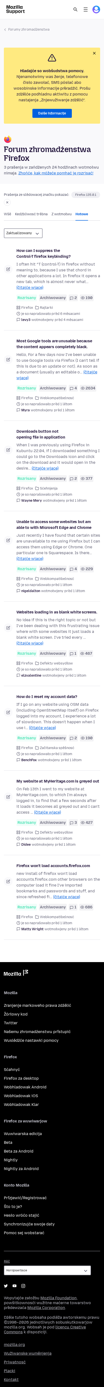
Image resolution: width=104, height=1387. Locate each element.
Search (75, 9)
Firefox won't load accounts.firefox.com (53, 865)
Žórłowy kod (16, 1014)
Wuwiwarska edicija (23, 1133)
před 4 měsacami (69, 320)
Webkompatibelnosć (57, 398)
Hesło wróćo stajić (21, 1215)
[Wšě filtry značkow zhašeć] (7, 202)
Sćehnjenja (49, 488)
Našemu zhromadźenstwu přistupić (37, 1031)
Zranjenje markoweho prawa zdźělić (37, 1005)
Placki (9, 1371)
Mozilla (16, 974)
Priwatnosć (15, 1362)
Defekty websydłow (56, 663)
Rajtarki (46, 308)
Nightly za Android (21, 1168)
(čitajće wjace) (29, 287)
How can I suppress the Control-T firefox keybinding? (43, 253)
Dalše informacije (52, 113)
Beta (8, 1142)
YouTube (14, 1286)
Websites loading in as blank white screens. (56, 612)
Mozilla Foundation (58, 1298)
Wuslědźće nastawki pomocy (31, 1040)
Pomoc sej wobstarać (24, 1233)
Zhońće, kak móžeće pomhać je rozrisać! (55, 173)
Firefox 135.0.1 (85, 195)
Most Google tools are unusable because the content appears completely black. (54, 344)
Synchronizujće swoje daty (29, 1224)
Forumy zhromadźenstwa (29, 29)
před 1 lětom (64, 410)
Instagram (23, 1286)
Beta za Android (18, 1151)
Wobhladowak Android (25, 1087)
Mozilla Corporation (46, 1307)
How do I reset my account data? (46, 696)
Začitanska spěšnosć (57, 748)
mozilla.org (14, 1344)
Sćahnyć (12, 1069)
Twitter (11, 1023)
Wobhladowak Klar (21, 1104)
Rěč (7, 1261)
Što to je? (13, 1206)
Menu (85, 9)
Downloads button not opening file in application (40, 434)
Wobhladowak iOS (21, 1096)
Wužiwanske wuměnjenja (28, 1353)
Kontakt (11, 1379)
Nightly (11, 1160)
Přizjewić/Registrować (25, 1198)
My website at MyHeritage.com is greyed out (57, 781)
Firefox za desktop (21, 1078)
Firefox (27, 308)
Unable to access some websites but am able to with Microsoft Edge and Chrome (53, 524)
